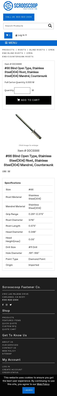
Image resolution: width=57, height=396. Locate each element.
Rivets (22, 50)
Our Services (10, 345)
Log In (21, 35)
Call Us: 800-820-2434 (19, 17)
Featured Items (11, 320)
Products (8, 50)
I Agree (28, 390)
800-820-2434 (10, 300)
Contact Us (9, 348)
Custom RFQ (9, 326)
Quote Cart (9, 329)
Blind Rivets (37, 50)
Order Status (10, 373)
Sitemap (7, 354)
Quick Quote (9, 323)
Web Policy (43, 384)
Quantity (9, 90)
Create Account (12, 370)
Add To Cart (30, 100)
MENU (13, 43)
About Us (7, 342)
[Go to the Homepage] (20, 6)
